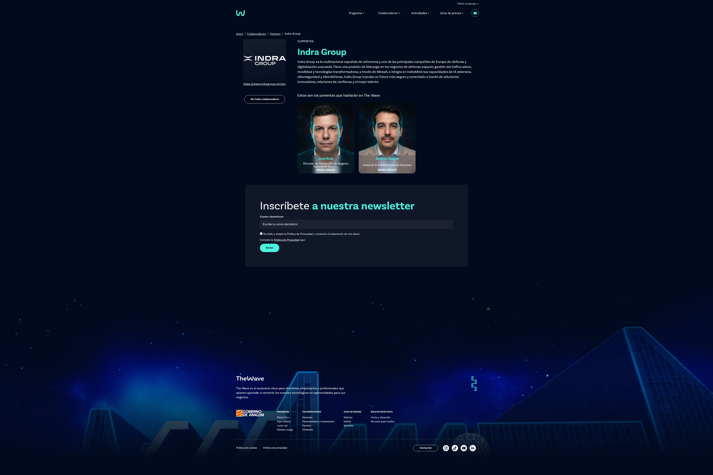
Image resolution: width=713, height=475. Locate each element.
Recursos (348, 425)
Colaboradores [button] (388, 13)
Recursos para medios (382, 421)
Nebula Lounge (285, 429)
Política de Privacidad (286, 239)
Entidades (307, 429)
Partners (275, 34)
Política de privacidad (275, 448)
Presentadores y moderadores (318, 421)
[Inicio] (240, 13)
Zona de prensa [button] (450, 13)
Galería (347, 421)
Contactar (426, 448)
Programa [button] (355, 13)
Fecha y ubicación (380, 417)
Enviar (269, 247)
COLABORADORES (311, 412)
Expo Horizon (284, 421)
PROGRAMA (283, 412)
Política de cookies (246, 448)
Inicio (239, 34)
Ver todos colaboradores (264, 99)
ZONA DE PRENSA (353, 412)
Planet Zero (283, 417)
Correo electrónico (272, 216)
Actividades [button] (419, 13)
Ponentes (307, 417)
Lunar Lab (282, 425)
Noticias (348, 417)
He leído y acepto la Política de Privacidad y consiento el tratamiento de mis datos (311, 233)
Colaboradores (256, 34)
